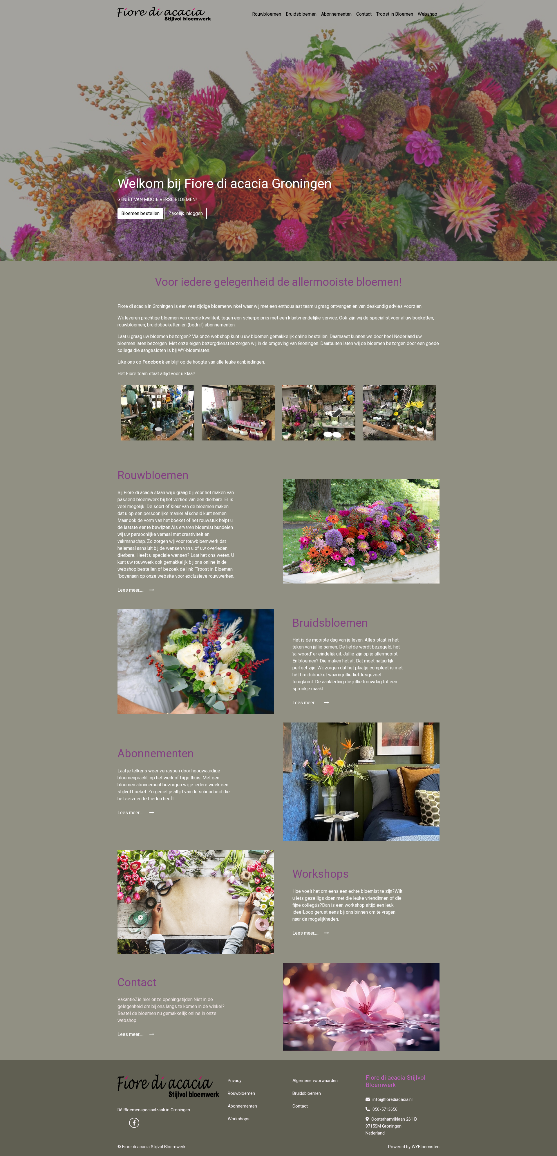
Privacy (234, 1080)
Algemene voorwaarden (315, 1080)
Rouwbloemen (266, 14)
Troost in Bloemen (394, 14)
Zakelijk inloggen (186, 213)
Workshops (238, 1118)
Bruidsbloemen (301, 14)
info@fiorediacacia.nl (392, 1099)
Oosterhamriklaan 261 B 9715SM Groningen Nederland (391, 1126)
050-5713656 (384, 1109)
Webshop (427, 14)
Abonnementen (336, 14)
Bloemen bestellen (140, 213)
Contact (364, 14)
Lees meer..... (131, 590)
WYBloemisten (426, 1146)
